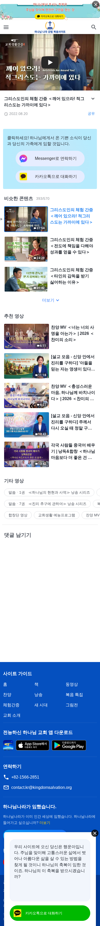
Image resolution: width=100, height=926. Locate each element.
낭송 (38, 694)
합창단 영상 (17, 515)
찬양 (7, 694)
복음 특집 (74, 694)
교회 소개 (12, 715)
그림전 (72, 705)
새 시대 (41, 705)
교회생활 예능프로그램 (56, 515)
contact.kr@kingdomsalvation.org (41, 787)
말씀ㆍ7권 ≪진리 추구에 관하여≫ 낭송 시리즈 (47, 504)
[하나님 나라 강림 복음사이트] (50, 27)
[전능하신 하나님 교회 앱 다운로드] (8, 745)
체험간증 (11, 705)
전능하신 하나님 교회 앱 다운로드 (38, 732)
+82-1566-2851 (25, 777)
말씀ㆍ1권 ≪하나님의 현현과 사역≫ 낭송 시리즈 (49, 492)
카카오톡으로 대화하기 (43, 913)
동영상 (72, 684)
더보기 (48, 300)
